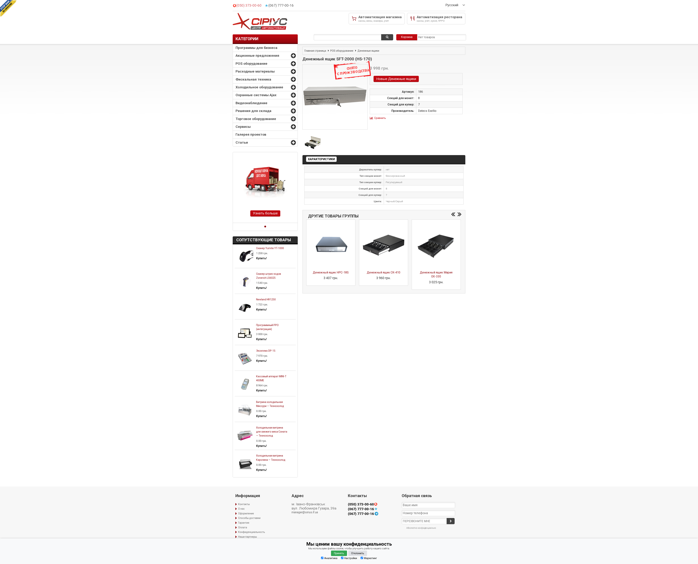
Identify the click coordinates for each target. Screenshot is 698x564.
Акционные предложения (257, 55)
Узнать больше (265, 213)
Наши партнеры (247, 536)
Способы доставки (249, 518)
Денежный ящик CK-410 (383, 272)
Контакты (244, 504)
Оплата (242, 527)
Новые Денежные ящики (396, 79)
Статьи (242, 142)
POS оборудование (251, 63)
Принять (339, 553)
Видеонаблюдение (251, 103)
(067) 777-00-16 (281, 5)
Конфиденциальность (251, 532)
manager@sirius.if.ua (305, 512)
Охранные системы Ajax (256, 95)
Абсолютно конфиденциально (421, 528)
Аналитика (330, 558)
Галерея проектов (251, 134)
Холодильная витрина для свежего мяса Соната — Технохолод (271, 431)
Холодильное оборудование (259, 87)
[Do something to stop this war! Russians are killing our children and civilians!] (8, 8)
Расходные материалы (255, 71)
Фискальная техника (253, 79)
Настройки (350, 558)
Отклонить (357, 553)
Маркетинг (370, 558)
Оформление (246, 513)
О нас (241, 508)
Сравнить (380, 118)
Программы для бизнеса (256, 48)
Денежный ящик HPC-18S (331, 272)
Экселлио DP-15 (265, 350)
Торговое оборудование (256, 119)
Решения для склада (253, 111)
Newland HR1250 (266, 299)
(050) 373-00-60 (249, 5)
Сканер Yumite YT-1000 (270, 248)
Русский (451, 5)
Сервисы (243, 127)
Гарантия (243, 522)
